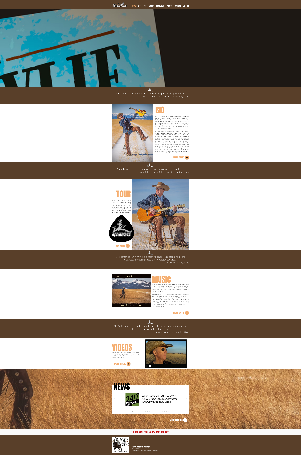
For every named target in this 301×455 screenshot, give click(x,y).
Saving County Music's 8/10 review (162, 295)
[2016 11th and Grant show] (138, 411)
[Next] (186, 399)
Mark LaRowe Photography (150, 450)
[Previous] (114, 399)
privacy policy (135, 449)
